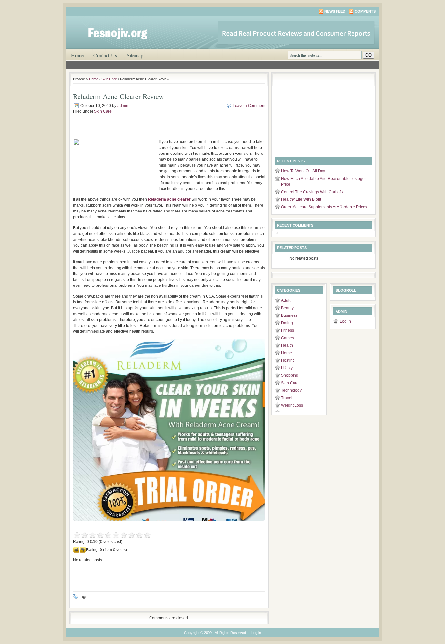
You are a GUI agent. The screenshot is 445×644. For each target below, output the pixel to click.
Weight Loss (292, 405)
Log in (345, 321)
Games (287, 338)
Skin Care (109, 79)
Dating (287, 323)
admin (122, 105)
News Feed (334, 11)
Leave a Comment (249, 105)
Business (289, 315)
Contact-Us (105, 55)
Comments (365, 11)
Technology (291, 390)
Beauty (287, 308)
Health (287, 345)
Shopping (289, 375)
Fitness (287, 330)
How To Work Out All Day (303, 171)
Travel (286, 398)
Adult (285, 300)
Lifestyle (288, 368)
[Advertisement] (149, 129)
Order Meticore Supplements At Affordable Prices (324, 207)
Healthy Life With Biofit (301, 199)
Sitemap (135, 55)
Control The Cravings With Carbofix (312, 192)
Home (77, 55)
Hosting (288, 360)
